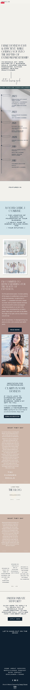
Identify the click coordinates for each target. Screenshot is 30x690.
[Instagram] (17, 680)
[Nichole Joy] (15, 680)
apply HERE (15, 619)
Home (6, 668)
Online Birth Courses (18, 167)
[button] (13, 499)
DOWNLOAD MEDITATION (12, 416)
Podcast (22, 670)
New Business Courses (19, 117)
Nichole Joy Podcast (18, 103)
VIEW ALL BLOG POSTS (15, 494)
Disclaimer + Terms (15, 674)
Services (21, 668)
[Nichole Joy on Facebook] (12, 680)
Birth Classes (10, 670)
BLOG (10, 672)
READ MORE (15, 330)
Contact (18, 672)
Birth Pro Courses (18, 152)
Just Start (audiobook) (19, 102)
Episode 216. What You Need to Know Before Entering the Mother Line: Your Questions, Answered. (5, 575)
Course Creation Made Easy (19, 106)
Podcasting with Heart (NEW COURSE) (19, 100)
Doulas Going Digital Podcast (19, 150)
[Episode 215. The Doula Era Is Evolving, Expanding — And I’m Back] (15, 559)
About (13, 668)
